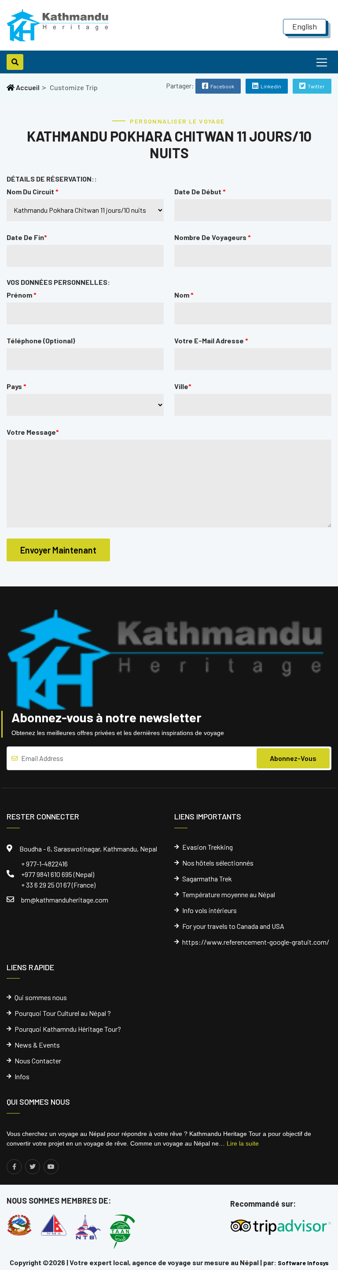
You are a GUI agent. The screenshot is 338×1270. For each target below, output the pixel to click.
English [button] (304, 26)
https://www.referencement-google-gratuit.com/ (255, 942)
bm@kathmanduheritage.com (64, 899)
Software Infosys (303, 1262)
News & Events (37, 1044)
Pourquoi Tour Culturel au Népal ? (63, 1013)
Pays (16, 386)
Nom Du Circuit (33, 191)
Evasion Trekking (207, 847)
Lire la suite (243, 1143)
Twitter (316, 86)
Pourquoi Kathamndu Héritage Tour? (68, 1029)
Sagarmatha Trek (207, 878)
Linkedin (271, 86)
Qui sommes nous (41, 997)
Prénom (22, 295)
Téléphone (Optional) (41, 340)
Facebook (222, 86)
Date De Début (200, 191)
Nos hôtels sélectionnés (218, 862)
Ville (182, 386)
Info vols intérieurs (209, 910)
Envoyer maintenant (58, 550)
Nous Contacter (38, 1060)
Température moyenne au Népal (228, 894)
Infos (22, 1076)
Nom (184, 295)
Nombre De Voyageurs (212, 237)
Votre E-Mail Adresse (211, 340)
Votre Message (33, 432)
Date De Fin (27, 237)
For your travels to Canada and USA (233, 926)
